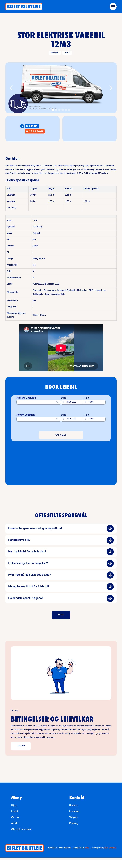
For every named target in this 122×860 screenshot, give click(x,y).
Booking (73, 823)
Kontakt (73, 805)
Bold (87, 848)
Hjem (14, 805)
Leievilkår (74, 811)
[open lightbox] (61, 87)
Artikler (15, 823)
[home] (24, 7)
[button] (113, 6)
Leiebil (14, 811)
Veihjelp (73, 817)
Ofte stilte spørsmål (21, 829)
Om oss (15, 817)
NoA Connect (110, 848)
